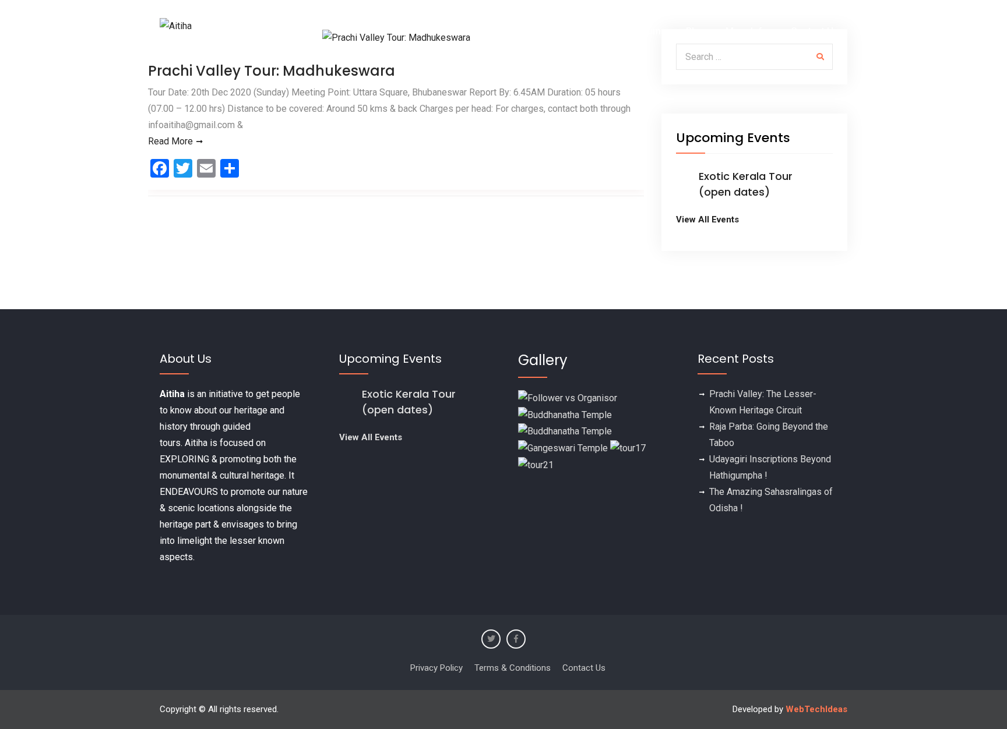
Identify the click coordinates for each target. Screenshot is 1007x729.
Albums (650, 31)
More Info (747, 31)
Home (475, 31)
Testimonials (586, 31)
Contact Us (815, 31)
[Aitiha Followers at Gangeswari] (563, 447)
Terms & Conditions (512, 668)
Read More (170, 141)
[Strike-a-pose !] (567, 397)
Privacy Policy (436, 668)
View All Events (707, 219)
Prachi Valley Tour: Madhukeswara (271, 70)
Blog (696, 31)
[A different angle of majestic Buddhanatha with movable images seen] (565, 431)
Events (522, 31)
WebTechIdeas (816, 709)
